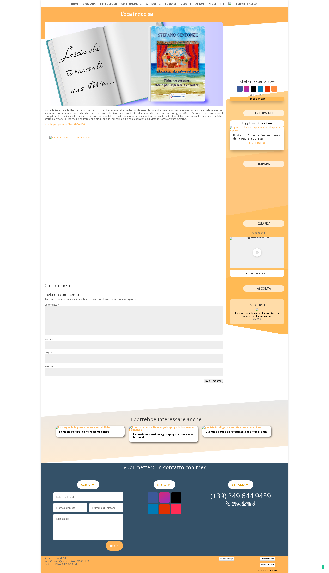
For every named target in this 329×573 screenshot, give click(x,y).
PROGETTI (214, 4)
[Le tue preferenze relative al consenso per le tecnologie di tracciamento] (323, 567)
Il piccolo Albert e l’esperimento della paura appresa (257, 136)
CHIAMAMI (241, 484)
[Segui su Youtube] (267, 89)
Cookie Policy (226, 558)
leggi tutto (257, 142)
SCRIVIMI (88, 484)
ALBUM (199, 4)
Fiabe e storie (257, 98)
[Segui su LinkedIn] (260, 89)
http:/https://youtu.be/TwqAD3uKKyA (65, 124)
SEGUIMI (164, 484)
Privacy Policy (267, 558)
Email (49, 352)
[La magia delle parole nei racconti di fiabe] (83, 427)
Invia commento (213, 380)
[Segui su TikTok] (176, 509)
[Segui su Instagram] (246, 89)
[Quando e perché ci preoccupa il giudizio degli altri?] (231, 427)
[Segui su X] (253, 89)
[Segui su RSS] (274, 89)
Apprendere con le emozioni (257, 273)
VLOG (184, 4)
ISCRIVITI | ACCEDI (246, 4)
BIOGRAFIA (89, 4)
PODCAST (170, 4)
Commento (52, 304)
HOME (74, 4)
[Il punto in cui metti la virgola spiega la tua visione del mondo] (163, 429)
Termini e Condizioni (267, 570)
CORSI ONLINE (129, 4)
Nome (49, 339)
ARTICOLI (151, 4)
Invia (114, 545)
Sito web (49, 366)
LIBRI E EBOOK (108, 4)
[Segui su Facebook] (240, 89)
